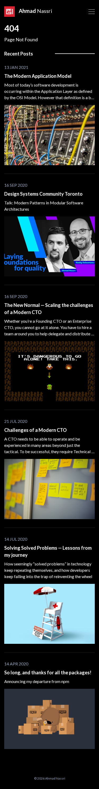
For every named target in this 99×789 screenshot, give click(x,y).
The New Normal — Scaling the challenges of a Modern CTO (48, 308)
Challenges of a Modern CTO (35, 430)
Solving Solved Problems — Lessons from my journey (48, 551)
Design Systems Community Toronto (43, 194)
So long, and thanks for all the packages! (47, 672)
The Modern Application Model (38, 76)
